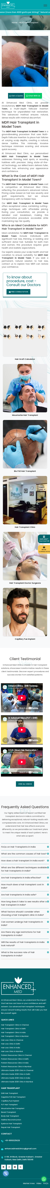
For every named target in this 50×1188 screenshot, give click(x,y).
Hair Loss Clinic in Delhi (10, 1044)
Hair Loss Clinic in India (10, 1047)
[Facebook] (3, 1167)
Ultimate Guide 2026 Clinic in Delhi (15, 1074)
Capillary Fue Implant (25, 639)
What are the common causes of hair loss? (24, 853)
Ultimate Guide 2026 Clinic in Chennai (17, 1070)
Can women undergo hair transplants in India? (22, 923)
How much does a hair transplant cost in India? (22, 886)
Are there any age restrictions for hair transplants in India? (21, 934)
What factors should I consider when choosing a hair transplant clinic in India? (22, 913)
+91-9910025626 (12, 1140)
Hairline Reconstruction (11, 1119)
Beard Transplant (8, 1112)
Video (38, 1183)
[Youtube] (15, 1167)
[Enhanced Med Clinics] (18, 985)
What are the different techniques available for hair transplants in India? (24, 869)
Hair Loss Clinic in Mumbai (12, 1051)
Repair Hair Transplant (10, 1127)
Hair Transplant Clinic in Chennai (15, 1025)
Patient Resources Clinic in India (14, 1063)
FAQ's (45, 1183)
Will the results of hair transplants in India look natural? (22, 944)
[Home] (8, 4)
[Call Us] (6, 1173)
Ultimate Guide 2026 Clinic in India (15, 1078)
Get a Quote (17, 95)
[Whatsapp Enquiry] (44, 1179)
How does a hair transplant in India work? (22, 860)
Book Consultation (44, 550)
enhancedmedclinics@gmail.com (20, 1148)
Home (14, 22)
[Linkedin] (20, 1167)
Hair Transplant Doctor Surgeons (25, 583)
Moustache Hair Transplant (25, 415)
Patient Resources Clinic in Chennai (16, 1055)
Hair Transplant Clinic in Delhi (13, 1028)
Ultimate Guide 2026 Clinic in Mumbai (17, 1081)
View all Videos (25, 784)
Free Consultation (19, 292)
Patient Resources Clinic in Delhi (14, 1059)
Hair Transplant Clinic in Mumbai (14, 1036)
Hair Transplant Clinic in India (13, 1032)
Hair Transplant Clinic (25, 527)
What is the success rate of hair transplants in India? (18, 954)
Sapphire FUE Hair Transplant (13, 1097)
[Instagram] (9, 1167)
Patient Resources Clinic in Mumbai (16, 1066)
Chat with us (34, 95)
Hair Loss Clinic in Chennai (12, 1040)
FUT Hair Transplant (9, 1104)
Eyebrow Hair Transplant (11, 1123)
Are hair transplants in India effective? (21, 877)
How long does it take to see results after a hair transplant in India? (24, 903)
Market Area (29, 1183)
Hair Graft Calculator (25, 359)
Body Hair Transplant (10, 1116)
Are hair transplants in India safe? (18, 894)
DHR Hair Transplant (9, 1093)
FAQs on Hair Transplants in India (18, 846)
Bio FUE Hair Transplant (25, 471)
